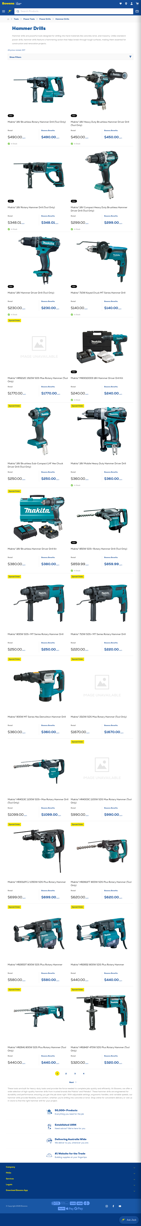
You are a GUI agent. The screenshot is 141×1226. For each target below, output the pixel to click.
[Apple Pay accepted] (70, 1209)
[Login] (131, 3)
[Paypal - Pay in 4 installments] (61, 1209)
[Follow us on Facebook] (113, 1206)
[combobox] (73, 11)
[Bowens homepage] (11, 3)
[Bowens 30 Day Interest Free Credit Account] (60, 1203)
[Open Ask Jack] (9, 11)
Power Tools (29, 19)
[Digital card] (137, 11)
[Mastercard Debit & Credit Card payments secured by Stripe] (86, 1203)
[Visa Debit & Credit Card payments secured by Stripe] (80, 1203)
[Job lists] (120, 3)
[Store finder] (126, 3)
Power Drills (45, 19)
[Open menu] (3, 11)
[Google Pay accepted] (78, 1209)
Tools (16, 19)
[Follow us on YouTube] (120, 1206)
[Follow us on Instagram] (107, 1206)
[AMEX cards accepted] (73, 1203)
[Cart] (137, 3)
